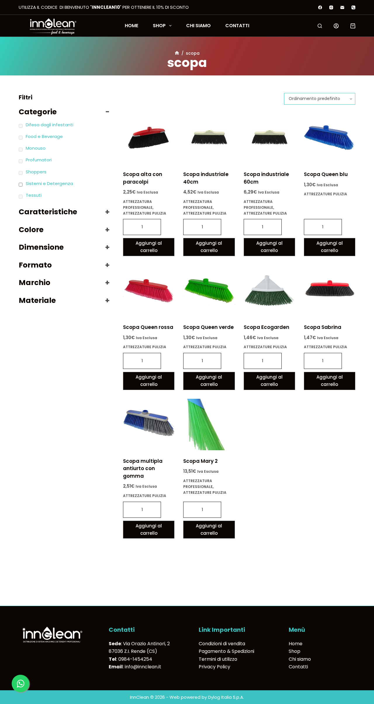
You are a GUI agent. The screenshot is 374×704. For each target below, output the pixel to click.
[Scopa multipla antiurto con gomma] (148, 424)
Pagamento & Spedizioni (226, 651)
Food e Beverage (44, 136)
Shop (159, 26)
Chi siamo (198, 26)
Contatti (237, 26)
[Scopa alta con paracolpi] (148, 137)
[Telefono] (353, 7)
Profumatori (39, 160)
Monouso (36, 148)
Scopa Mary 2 (200, 461)
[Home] (177, 53)
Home (131, 26)
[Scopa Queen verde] (209, 290)
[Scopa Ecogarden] (269, 290)
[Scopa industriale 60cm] (269, 137)
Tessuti (33, 195)
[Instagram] (331, 7)
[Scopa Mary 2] (209, 424)
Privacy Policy (214, 666)
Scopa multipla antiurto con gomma (142, 468)
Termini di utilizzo (218, 659)
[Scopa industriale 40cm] (209, 137)
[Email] (342, 7)
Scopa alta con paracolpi (142, 178)
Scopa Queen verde (208, 327)
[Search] (320, 26)
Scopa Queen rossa (148, 327)
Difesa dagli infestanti (49, 125)
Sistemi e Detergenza (49, 183)
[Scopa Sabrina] (329, 290)
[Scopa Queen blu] (329, 137)
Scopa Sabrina (322, 327)
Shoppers (36, 172)
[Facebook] (320, 7)
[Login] (336, 25)
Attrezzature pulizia (144, 213)
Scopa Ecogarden (266, 327)
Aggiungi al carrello (149, 246)
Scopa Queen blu (326, 174)
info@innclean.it (143, 666)
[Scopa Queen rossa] (148, 290)
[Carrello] (352, 25)
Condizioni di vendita (222, 643)
